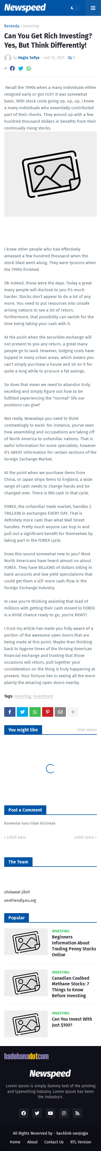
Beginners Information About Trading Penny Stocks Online (74, 945)
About (32, 1142)
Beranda (11, 26)
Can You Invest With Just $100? (72, 1022)
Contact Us (54, 1142)
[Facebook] (12, 68)
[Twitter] (20, 68)
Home (15, 1142)
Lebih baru (16, 837)
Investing (31, 26)
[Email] (60, 712)
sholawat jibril (17, 892)
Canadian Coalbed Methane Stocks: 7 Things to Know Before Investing (70, 986)
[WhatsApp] (29, 68)
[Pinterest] (47, 712)
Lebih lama (84, 837)
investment (43, 696)
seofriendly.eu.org (20, 900)
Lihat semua (87, 729)
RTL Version (80, 1142)
